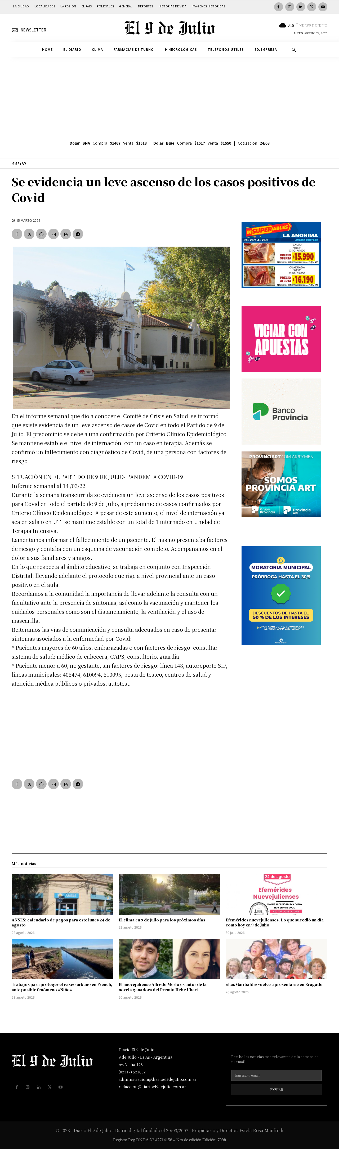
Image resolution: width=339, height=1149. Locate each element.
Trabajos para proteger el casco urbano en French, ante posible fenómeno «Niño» (62, 987)
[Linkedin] (300, 6)
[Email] (53, 234)
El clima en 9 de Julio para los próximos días (162, 919)
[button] (293, 49)
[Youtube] (322, 6)
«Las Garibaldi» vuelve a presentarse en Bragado (274, 984)
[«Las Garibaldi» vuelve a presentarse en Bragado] (276, 959)
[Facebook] (278, 6)
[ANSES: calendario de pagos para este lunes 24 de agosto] (62, 894)
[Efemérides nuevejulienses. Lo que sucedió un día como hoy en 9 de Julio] (276, 894)
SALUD (19, 163)
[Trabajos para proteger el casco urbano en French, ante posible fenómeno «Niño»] (62, 959)
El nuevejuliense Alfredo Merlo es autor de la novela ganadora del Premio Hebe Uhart (163, 987)
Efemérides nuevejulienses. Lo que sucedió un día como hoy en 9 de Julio (275, 922)
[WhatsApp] (41, 234)
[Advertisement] (169, 97)
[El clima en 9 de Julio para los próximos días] (169, 894)
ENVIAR (276, 1089)
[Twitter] (311, 6)
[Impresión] (65, 234)
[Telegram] (78, 234)
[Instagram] (289, 6)
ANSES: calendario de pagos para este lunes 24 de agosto (61, 922)
